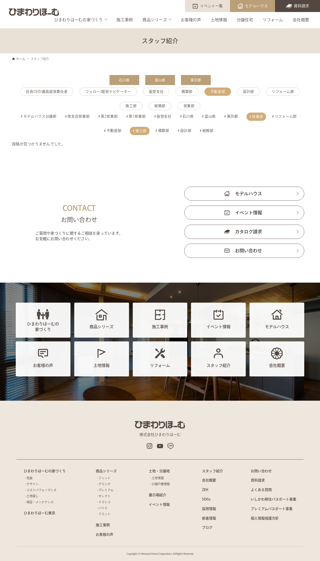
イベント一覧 (211, 6)
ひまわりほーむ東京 (39, 513)
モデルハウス (256, 6)
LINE (170, 446)
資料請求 (301, 6)
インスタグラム (149, 446)
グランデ (104, 483)
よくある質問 (261, 489)
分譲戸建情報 (161, 483)
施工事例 (124, 20)
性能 (29, 477)
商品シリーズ (154, 20)
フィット (104, 477)
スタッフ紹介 (212, 471)
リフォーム (273, 20)
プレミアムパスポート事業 (271, 508)
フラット (104, 513)
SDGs (206, 499)
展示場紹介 (157, 495)
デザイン (32, 483)
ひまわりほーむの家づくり (78, 20)
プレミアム (106, 489)
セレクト (104, 495)
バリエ (103, 507)
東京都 (195, 80)
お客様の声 (191, 20)
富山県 (160, 80)
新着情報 (209, 518)
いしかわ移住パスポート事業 (273, 499)
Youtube (160, 446)
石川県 (124, 80)
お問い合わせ (248, 250)
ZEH (205, 489)
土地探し (32, 495)
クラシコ (104, 501)
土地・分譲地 (159, 471)
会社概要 (301, 20)
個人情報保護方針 (265, 518)
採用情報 (209, 508)
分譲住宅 (245, 20)
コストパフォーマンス (41, 489)
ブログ (207, 527)
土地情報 (219, 20)
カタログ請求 (248, 231)
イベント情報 (248, 212)
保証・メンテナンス (40, 501)
